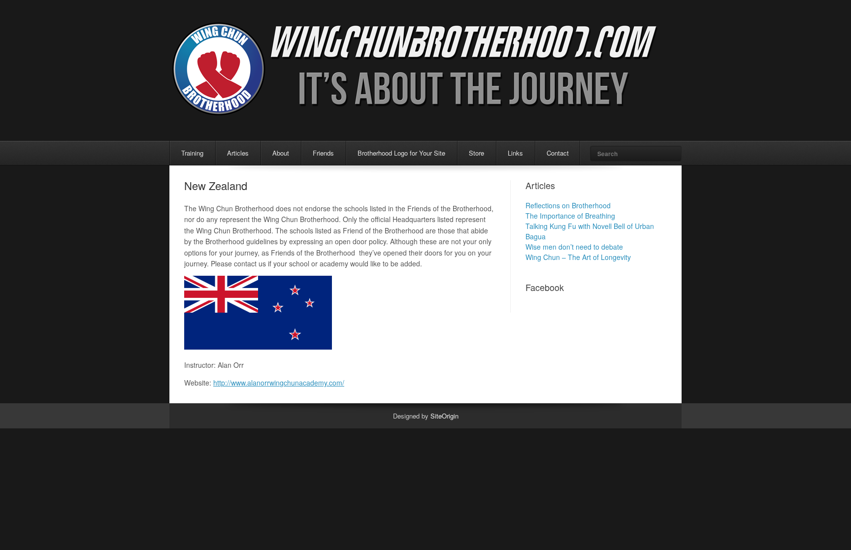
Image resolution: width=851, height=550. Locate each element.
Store (476, 153)
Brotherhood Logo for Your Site (401, 153)
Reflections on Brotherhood (568, 205)
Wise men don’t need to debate (574, 247)
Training (192, 153)
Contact (558, 153)
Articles (238, 153)
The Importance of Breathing (570, 216)
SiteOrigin (444, 416)
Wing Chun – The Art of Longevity (578, 257)
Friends (323, 153)
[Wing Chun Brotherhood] (415, 112)
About (280, 153)
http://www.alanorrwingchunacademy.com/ (278, 383)
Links (515, 153)
